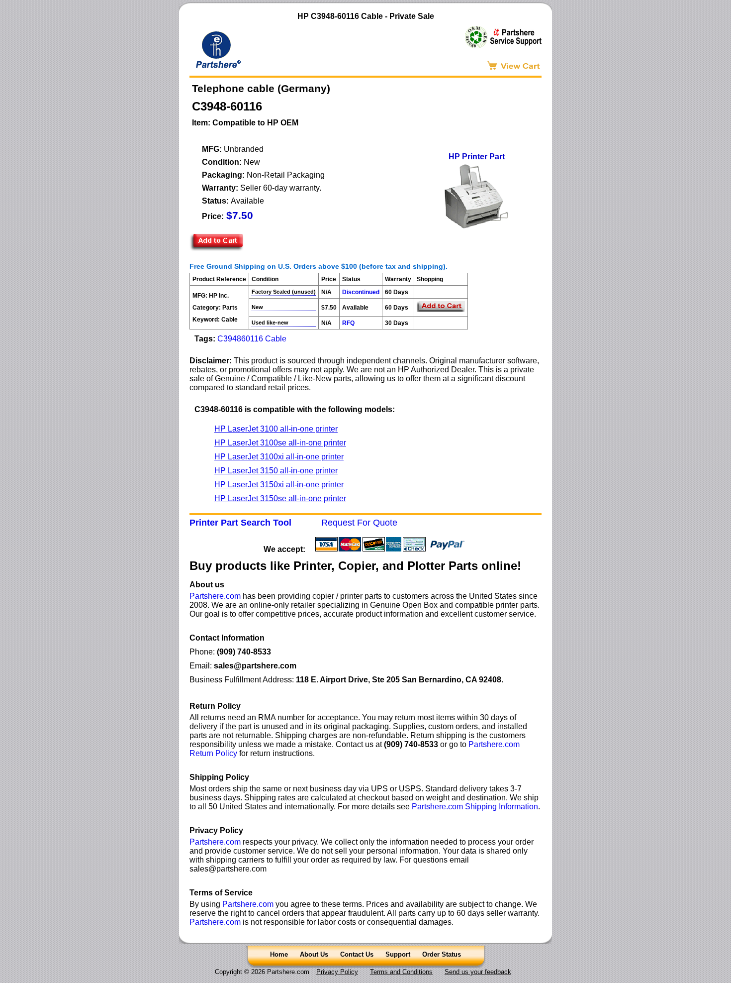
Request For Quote (359, 523)
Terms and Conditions (401, 972)
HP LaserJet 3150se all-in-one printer (280, 498)
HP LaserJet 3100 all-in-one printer (276, 429)
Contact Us (356, 954)
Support (397, 954)
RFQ (348, 323)
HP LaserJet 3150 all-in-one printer (276, 470)
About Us (314, 954)
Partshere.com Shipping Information (475, 806)
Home (279, 954)
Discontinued (360, 292)
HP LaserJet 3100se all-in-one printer (280, 442)
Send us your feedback (478, 972)
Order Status (441, 954)
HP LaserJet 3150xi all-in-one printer (279, 484)
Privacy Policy (337, 972)
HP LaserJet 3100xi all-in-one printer (279, 456)
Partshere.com (215, 596)
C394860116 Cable (251, 338)
